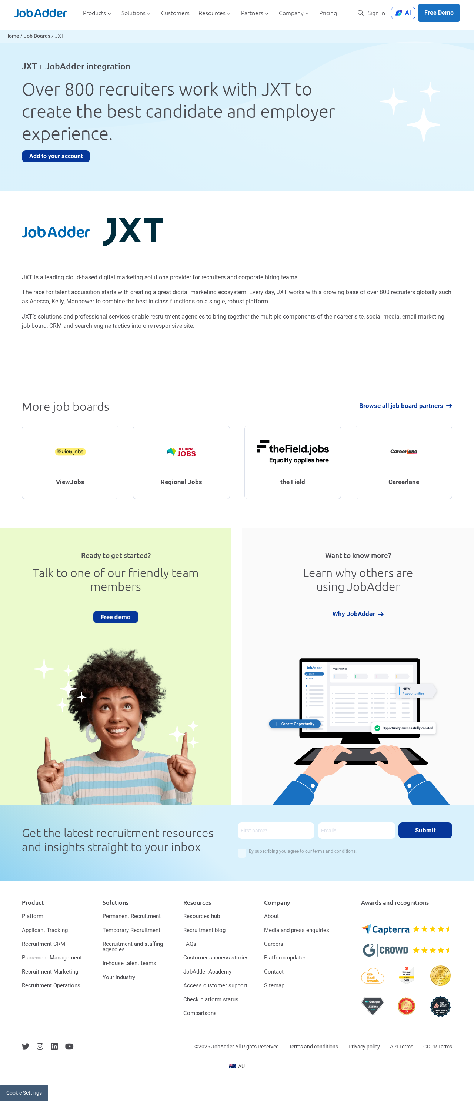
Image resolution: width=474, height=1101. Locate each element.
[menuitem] (237, 1066)
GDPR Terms (437, 1047)
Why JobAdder (354, 614)
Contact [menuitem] (274, 971)
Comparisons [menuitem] (200, 1013)
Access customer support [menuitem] (215, 985)
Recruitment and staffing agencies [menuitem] (133, 947)
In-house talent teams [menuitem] (129, 963)
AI (408, 12)
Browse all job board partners (401, 405)
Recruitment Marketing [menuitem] (50, 971)
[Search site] (361, 13)
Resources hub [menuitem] (201, 916)
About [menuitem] (271, 916)
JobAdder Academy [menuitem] (207, 971)
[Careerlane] (404, 462)
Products (94, 13)
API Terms (401, 1047)
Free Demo (439, 12)
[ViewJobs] (70, 462)
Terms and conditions (313, 1047)
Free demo (115, 617)
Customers (175, 13)
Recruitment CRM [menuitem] (43, 944)
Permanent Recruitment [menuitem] (132, 916)
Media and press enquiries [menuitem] (296, 930)
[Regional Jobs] (181, 462)
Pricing (328, 13)
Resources (212, 13)
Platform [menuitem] (32, 916)
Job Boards (37, 36)
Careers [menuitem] (273, 944)
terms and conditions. (335, 851)
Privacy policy (364, 1047)
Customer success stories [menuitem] (216, 957)
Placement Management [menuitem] (52, 957)
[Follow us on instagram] (40, 1046)
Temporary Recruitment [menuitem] (131, 930)
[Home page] (40, 13)
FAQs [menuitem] (189, 944)
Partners (252, 13)
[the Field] (293, 462)
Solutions (133, 13)
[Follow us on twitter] (25, 1046)
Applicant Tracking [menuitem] (45, 930)
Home (12, 36)
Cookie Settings (24, 1093)
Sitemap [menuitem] (274, 985)
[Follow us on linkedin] (54, 1046)
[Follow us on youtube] (69, 1046)
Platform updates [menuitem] (285, 957)
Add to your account (56, 156)
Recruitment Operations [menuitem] (51, 985)
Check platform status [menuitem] (210, 999)
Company (291, 13)
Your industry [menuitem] (119, 977)
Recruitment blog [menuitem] (204, 930)
